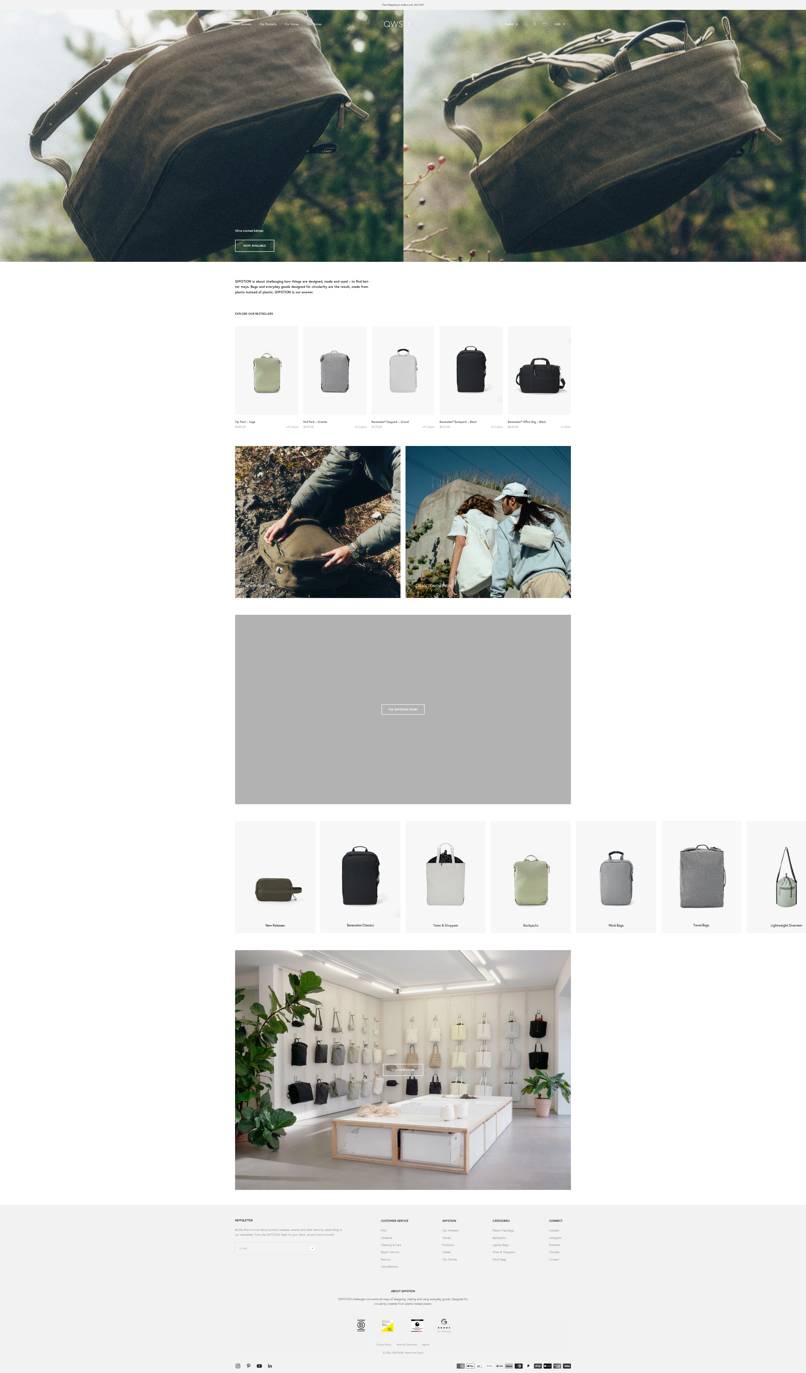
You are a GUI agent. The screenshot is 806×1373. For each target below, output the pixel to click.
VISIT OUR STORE (403, 1070)
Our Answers (243, 24)
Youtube (554, 1252)
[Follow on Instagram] (238, 1366)
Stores (446, 1238)
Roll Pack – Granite (315, 422)
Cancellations (389, 1266)
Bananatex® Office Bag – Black (527, 422)
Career (446, 1252)
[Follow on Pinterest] (248, 1366)
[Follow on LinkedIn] (270, 1366)
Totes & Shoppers (504, 1252)
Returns (385, 1259)
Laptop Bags (501, 1245)
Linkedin (554, 1230)
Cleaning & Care (391, 1245)
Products (448, 1245)
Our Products (268, 24)
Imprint (426, 1344)
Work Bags (499, 1259)
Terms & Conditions (406, 1344)
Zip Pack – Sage (245, 422)
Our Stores (292, 24)
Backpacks (499, 1238)
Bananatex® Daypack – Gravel (390, 422)
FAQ (383, 1230)
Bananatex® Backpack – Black (458, 422)
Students (386, 1238)
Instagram (555, 1238)
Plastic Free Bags (503, 1230)
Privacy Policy (384, 1344)
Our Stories (314, 24)
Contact (554, 1259)
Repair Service (390, 1252)
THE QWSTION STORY (403, 709)
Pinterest (554, 1245)
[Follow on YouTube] (259, 1366)
